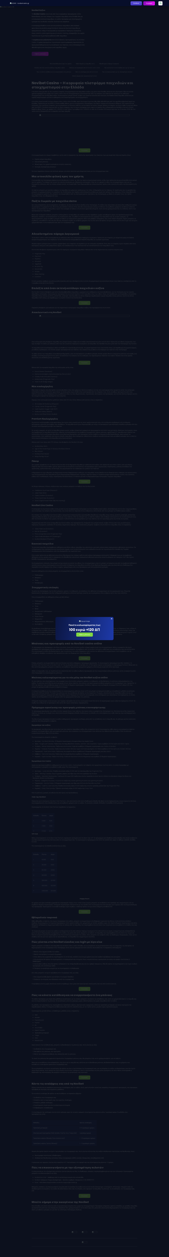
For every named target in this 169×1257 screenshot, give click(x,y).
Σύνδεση (136, 3)
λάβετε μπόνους (84, 634)
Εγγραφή (149, 3)
